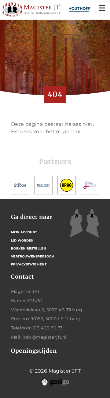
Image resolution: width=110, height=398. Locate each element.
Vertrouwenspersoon (32, 256)
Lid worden (22, 240)
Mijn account (24, 232)
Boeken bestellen (28, 248)
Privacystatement (28, 264)
